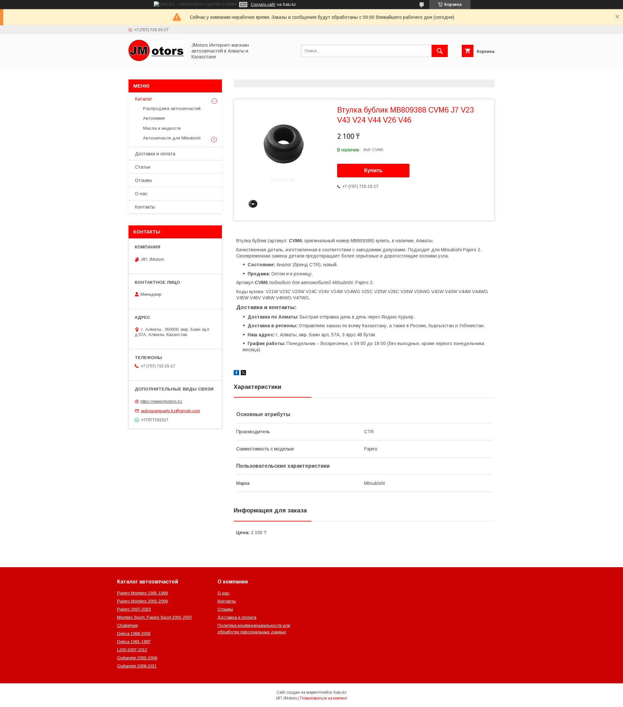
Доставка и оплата (155, 153)
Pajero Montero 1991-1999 (142, 593)
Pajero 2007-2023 (134, 609)
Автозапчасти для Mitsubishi (172, 138)
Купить (373, 170)
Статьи (142, 167)
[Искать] (440, 51)
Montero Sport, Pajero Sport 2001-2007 (154, 617)
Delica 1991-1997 (134, 641)
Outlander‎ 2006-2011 (137, 666)
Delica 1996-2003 (134, 633)
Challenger (127, 625)
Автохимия (154, 118)
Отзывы (143, 180)
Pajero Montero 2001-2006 (142, 601)
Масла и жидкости (162, 128)
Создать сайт (263, 4)
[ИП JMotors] (156, 59)
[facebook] (236, 373)
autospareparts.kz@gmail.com (170, 410)
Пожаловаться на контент (323, 698)
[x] (243, 373)
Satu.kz (340, 692)
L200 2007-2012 (132, 649)
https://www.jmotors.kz (161, 401)
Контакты (145, 207)
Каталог (143, 99)
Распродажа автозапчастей (172, 108)
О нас (141, 193)
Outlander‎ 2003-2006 (137, 657)
